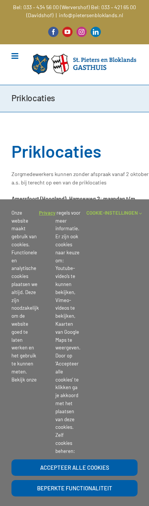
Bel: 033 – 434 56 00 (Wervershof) (51, 7)
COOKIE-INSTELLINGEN (112, 213)
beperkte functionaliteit (74, 488)
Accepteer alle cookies (74, 467)
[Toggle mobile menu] (15, 56)
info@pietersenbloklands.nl (91, 15)
